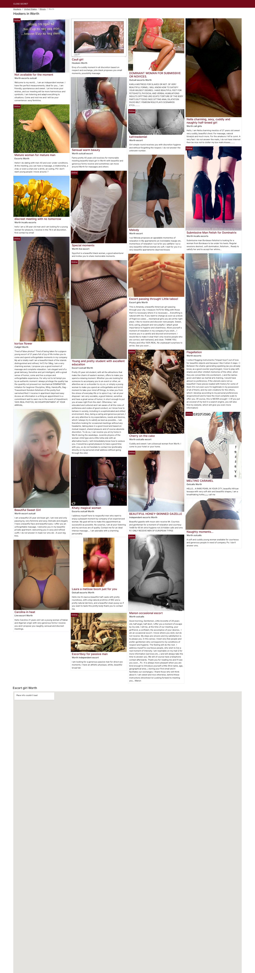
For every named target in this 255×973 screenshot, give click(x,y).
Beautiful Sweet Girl (27, 510)
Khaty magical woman (86, 507)
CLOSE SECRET (20, 4)
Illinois (43, 9)
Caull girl (77, 59)
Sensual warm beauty (86, 150)
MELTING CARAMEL (200, 480)
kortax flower (23, 343)
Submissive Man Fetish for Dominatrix (211, 232)
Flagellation (194, 352)
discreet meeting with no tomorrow (37, 219)
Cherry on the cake (142, 435)
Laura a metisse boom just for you (94, 589)
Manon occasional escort (146, 613)
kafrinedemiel (138, 136)
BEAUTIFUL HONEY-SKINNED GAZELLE (155, 513)
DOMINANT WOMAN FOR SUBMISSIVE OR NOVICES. (155, 74)
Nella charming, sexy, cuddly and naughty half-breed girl (208, 121)
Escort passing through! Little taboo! (153, 299)
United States (30, 9)
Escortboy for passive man (90, 654)
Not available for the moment (33, 74)
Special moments (83, 245)
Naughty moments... (200, 531)
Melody (134, 230)
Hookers (17, 9)
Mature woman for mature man (34, 155)
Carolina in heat (24, 612)
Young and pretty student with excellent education (98, 362)
